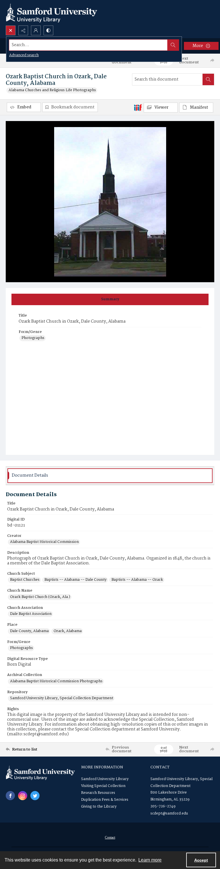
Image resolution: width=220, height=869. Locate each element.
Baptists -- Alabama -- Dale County (75, 580)
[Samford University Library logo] (51, 13)
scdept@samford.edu (169, 813)
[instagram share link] (22, 795)
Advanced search (24, 55)
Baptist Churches (25, 580)
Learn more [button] (150, 860)
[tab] (110, 299)
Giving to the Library (99, 807)
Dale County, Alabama (29, 631)
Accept (201, 860)
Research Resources (98, 793)
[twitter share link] (35, 795)
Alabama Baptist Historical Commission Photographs (56, 681)
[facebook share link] (10, 795)
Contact (110, 837)
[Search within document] (208, 79)
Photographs (32, 338)
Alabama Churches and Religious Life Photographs (52, 90)
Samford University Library (105, 779)
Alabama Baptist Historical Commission (44, 542)
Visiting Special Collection (103, 786)
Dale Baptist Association (31, 614)
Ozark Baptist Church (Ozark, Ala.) (40, 597)
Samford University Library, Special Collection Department (61, 698)
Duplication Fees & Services (104, 800)
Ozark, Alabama (68, 631)
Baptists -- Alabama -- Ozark (137, 580)
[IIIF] (137, 107)
